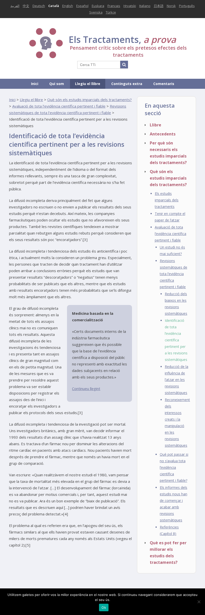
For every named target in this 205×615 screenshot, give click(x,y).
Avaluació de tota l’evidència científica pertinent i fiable (59, 106)
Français (114, 6)
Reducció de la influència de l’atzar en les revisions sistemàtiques (176, 379)
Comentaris (163, 83)
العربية (15, 6)
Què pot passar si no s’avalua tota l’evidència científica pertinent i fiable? (174, 467)
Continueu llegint (86, 388)
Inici (34, 83)
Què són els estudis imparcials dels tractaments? (89, 99)
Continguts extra (126, 83)
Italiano (144, 6)
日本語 (159, 6)
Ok (104, 607)
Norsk (171, 6)
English (67, 6)
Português (187, 6)
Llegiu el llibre (87, 83)
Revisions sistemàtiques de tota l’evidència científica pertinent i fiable (173, 273)
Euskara (98, 6)
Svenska (95, 12)
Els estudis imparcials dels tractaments (166, 200)
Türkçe (111, 12)
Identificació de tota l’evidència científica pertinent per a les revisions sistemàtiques (176, 340)
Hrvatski (130, 6)
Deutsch (38, 6)
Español (82, 6)
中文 (26, 6)
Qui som (56, 83)
